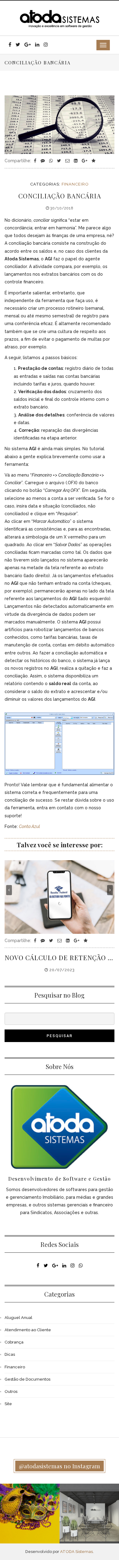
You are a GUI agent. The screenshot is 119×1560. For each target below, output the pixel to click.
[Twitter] (59, 160)
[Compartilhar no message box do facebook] (43, 160)
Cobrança (14, 1342)
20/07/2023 (61, 970)
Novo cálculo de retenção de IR (59, 957)
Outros (11, 1391)
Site (8, 1403)
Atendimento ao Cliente (28, 1330)
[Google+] (85, 160)
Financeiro (75, 184)
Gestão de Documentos (27, 1379)
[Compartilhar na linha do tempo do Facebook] (36, 160)
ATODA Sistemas (76, 1551)
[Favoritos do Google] (94, 160)
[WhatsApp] (51, 160)
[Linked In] (76, 160)
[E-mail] (68, 160)
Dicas (10, 1354)
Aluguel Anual (18, 1317)
